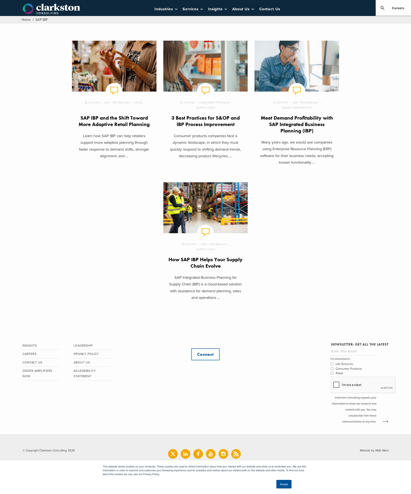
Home (26, 20)
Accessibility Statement (85, 373)
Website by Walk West (374, 450)
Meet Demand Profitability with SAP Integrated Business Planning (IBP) (297, 124)
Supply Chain (205, 108)
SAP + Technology (117, 102)
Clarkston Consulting (51, 9)
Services (190, 9)
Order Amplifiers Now (37, 373)
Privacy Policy (86, 354)
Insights (215, 9)
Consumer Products (214, 102)
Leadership (83, 345)
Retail (139, 102)
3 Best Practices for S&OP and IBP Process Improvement (205, 121)
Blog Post (92, 102)
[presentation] (363, 385)
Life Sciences (344, 364)
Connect (205, 354)
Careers (398, 8)
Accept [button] (284, 484)
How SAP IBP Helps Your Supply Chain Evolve (205, 262)
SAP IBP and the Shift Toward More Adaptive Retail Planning (114, 121)
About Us (241, 9)
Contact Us (269, 9)
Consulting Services (297, 108)
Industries (164, 9)
